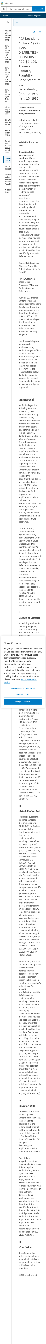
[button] (17, 22)
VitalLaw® (9, 3)
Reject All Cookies (23, 694)
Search (40, 9)
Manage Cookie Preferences (23, 688)
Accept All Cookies (23, 702)
